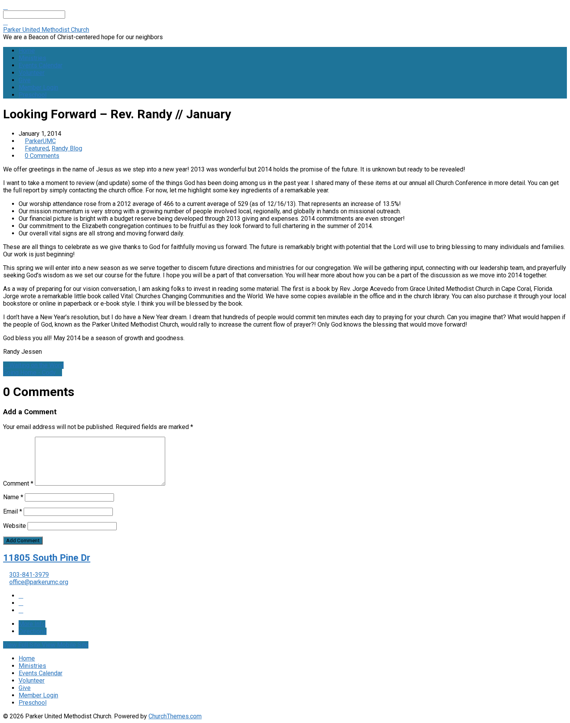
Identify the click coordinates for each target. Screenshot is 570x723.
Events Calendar (40, 65)
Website (14, 525)
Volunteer (32, 72)
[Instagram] (21, 610)
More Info (32, 624)
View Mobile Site (65, 645)
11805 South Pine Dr (46, 557)
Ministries (32, 58)
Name (13, 497)
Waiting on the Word (36, 365)
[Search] (5, 22)
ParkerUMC (40, 141)
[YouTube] (21, 603)
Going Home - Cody (30, 372)
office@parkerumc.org (38, 582)
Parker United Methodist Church (46, 29)
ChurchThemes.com (175, 716)
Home (27, 50)
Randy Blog (67, 148)
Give (25, 80)
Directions (33, 631)
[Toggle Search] (5, 6)
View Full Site (22, 645)
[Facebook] (21, 595)
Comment (18, 483)
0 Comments (42, 155)
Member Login (38, 87)
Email (12, 511)
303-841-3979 (29, 574)
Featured (37, 148)
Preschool (33, 95)
